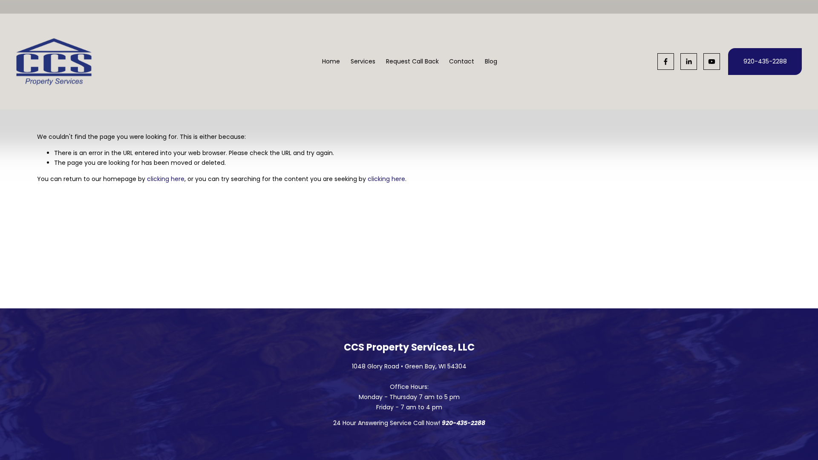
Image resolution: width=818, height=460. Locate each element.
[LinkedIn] (688, 61)
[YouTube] (711, 61)
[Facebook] (665, 61)
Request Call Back (412, 61)
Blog (491, 61)
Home (331, 61)
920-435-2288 (765, 61)
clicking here (165, 179)
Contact (461, 61)
